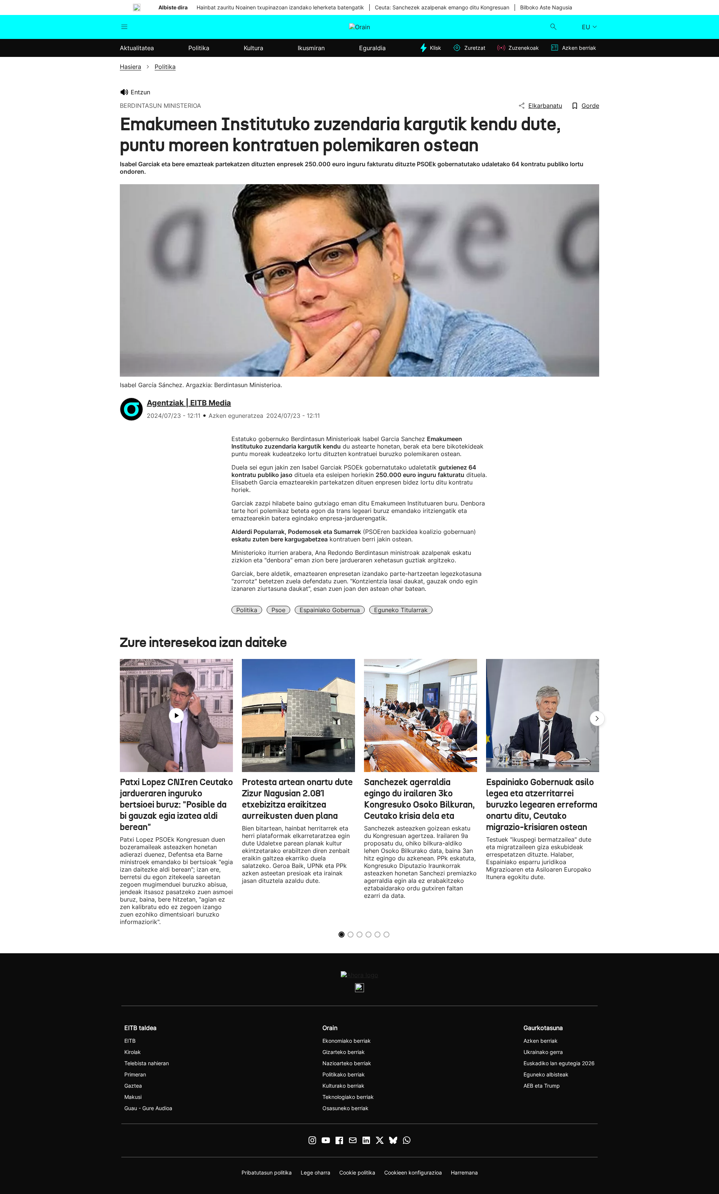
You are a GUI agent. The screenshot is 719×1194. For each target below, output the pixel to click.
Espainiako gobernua (330, 610)
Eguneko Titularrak (401, 610)
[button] (597, 718)
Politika (246, 610)
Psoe (278, 610)
